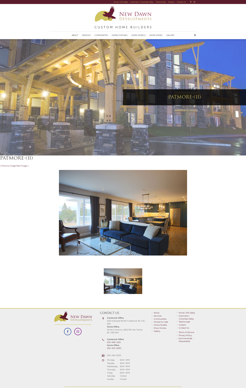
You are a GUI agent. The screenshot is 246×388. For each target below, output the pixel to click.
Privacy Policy (185, 335)
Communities (101, 35)
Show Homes (155, 35)
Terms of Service (186, 332)
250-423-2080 (114, 348)
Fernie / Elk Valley (121, 2)
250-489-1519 (114, 342)
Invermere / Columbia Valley (141, 2)
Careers (171, 2)
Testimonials (161, 2)
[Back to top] (239, 381)
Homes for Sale (120, 35)
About (75, 35)
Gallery (170, 35)
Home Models (138, 35)
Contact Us (181, 2)
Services (86, 35)
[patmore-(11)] (123, 213)
